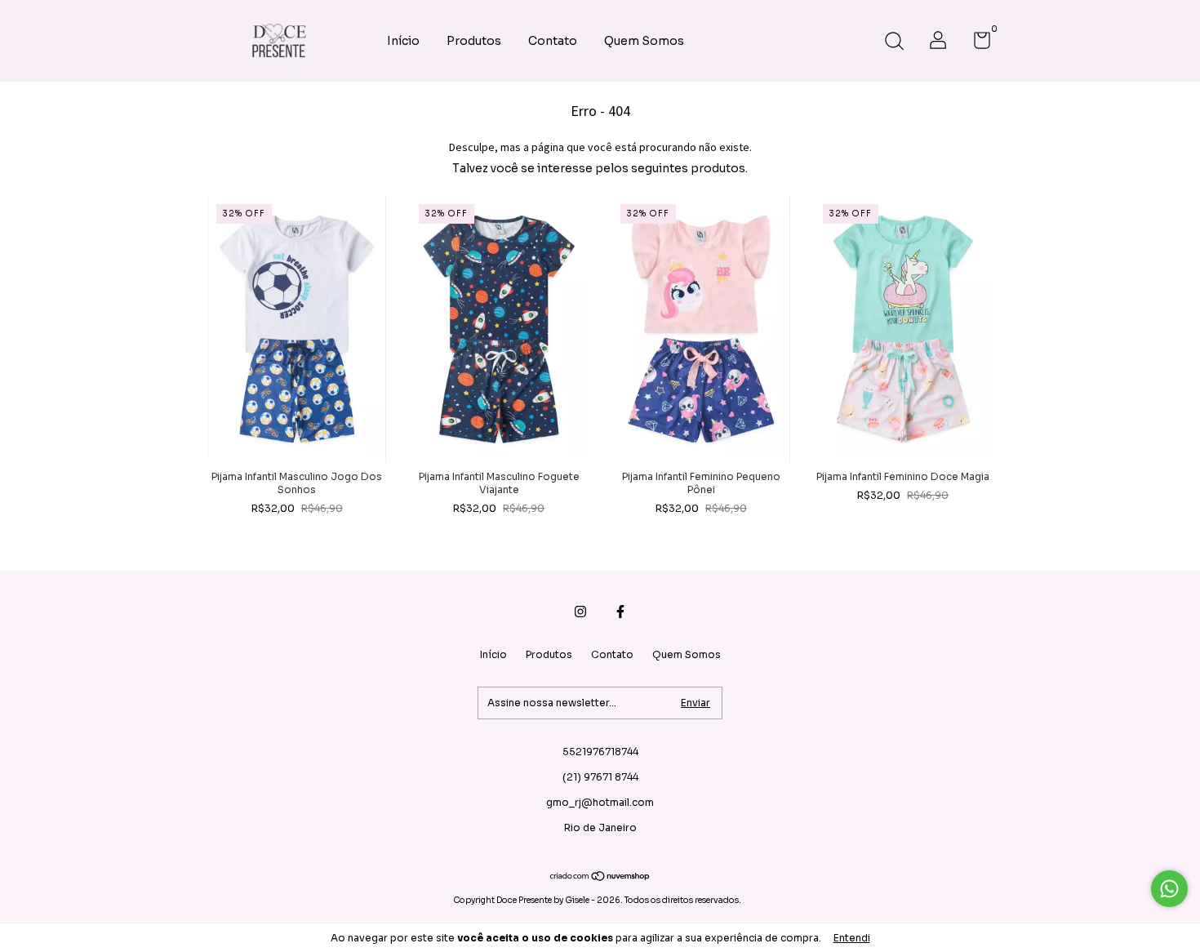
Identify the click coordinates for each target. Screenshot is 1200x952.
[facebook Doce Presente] (620, 611)
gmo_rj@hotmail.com (600, 802)
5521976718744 (600, 751)
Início (403, 40)
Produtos (474, 40)
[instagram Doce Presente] (580, 611)
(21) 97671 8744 (600, 777)
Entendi (851, 938)
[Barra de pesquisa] (894, 43)
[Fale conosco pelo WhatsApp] (1169, 888)
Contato (552, 40)
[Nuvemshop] (600, 877)
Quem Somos (644, 40)
